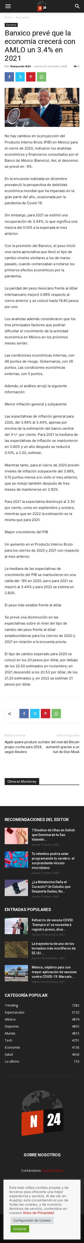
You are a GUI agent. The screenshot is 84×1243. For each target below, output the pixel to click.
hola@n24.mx (52, 1170)
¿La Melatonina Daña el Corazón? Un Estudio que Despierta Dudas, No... (51, 886)
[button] (7, 6)
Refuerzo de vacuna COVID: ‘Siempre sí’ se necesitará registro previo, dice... (53, 924)
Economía (22, 17)
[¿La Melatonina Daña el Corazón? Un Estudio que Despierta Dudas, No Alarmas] (16, 888)
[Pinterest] (30, 77)
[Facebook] (9, 77)
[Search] (77, 6)
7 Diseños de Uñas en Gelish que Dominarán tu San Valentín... (53, 834)
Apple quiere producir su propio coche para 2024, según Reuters (23, 747)
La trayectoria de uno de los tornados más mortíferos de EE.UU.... (54, 948)
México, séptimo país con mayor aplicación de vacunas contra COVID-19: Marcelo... (54, 972)
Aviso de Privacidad (38, 1213)
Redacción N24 (20, 66)
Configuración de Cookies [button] (32, 1220)
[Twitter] (20, 77)
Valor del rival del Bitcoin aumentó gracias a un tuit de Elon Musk (60, 747)
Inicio (8, 17)
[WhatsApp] (41, 77)
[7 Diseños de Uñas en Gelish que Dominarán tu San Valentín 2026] (16, 836)
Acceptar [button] (19, 1229)
